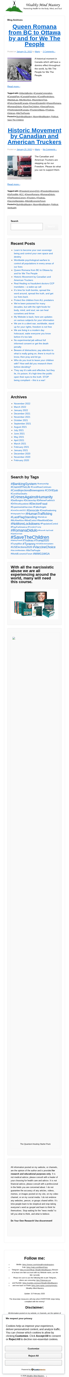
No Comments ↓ (50, 149)
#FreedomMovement (49, 191)
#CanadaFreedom (28, 96)
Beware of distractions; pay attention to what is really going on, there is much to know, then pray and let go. (34, 353)
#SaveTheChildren (31, 106)
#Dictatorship (30, 500)
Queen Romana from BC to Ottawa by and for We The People (35, 35)
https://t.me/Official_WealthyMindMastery (36, 1270)
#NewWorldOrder (45, 520)
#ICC (21, 194)
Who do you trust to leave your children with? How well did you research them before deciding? (34, 363)
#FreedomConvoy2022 (29, 191)
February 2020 (21, 460)
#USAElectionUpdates (44, 544)
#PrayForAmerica (19, 527)
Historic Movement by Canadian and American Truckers (34, 136)
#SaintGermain (16, 534)
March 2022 (20, 407)
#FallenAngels (39, 507)
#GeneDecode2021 (18, 510)
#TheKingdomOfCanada (18, 110)
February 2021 (21, 447)
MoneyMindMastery (41, 117)
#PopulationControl (49, 524)
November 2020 (22, 457)
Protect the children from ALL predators (34, 300)
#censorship (43, 484)
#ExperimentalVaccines (22, 507)
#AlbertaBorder (26, 93)
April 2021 (19, 440)
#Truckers (31, 198)
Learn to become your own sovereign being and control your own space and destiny (33, 253)
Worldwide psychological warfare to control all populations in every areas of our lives (34, 263)
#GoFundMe (12, 194)
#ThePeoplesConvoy (16, 198)
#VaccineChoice (44, 547)
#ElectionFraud (38, 503)
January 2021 (21, 450)
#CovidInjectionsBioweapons (27, 490)
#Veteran (11, 113)
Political (54, 117)
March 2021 (20, 443)
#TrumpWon (16, 544)
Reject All (33, 1355)
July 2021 (19, 430)
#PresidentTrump (34, 527)
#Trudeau (49, 110)
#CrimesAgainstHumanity (32, 497)
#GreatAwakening (48, 510)
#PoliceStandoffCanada (17, 103)
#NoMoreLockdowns (25, 523)
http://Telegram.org (43, 1280)
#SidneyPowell (16, 540)
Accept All (33, 1363)
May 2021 (19, 437)
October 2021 (21, 420)
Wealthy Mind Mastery (35, 1376)
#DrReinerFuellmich (46, 500)
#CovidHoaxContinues (41, 487)
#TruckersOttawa (37, 110)
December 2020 (22, 453)
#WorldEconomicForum (35, 201)
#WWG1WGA (41, 553)
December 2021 (22, 413)
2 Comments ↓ (49, 52)
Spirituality (12, 208)
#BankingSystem (24, 483)
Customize (33, 1348)
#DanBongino (17, 500)
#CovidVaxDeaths (19, 494)
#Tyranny (29, 543)
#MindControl (30, 520)
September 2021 (22, 423)
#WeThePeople (23, 113)
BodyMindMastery (24, 117)
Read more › (13, 86)
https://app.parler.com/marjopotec (44, 1285)
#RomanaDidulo (14, 106)
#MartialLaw (12, 100)
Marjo (37, 52)
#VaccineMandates (15, 201)
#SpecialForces (47, 106)
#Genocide (33, 510)
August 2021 (20, 427)
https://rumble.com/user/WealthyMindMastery (40, 1283)
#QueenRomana (53, 103)
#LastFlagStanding (24, 517)
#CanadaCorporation (43, 93)
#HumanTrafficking (39, 513)
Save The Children (15, 120)
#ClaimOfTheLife (20, 487)
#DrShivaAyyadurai (20, 504)
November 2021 (22, 417)
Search (14, 221)
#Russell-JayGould (45, 530)
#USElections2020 (21, 547)
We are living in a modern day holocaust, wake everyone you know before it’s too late (32, 333)
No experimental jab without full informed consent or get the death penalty (31, 343)
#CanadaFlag (13, 96)
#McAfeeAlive (25, 100)
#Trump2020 (41, 540)
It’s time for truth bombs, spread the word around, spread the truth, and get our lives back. (33, 293)
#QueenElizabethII (37, 103)
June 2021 (19, 433)
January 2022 (21, 410)
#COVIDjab (51, 490)
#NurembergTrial (39, 100)
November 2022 (22, 403)
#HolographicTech (18, 514)
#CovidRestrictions (45, 96)
